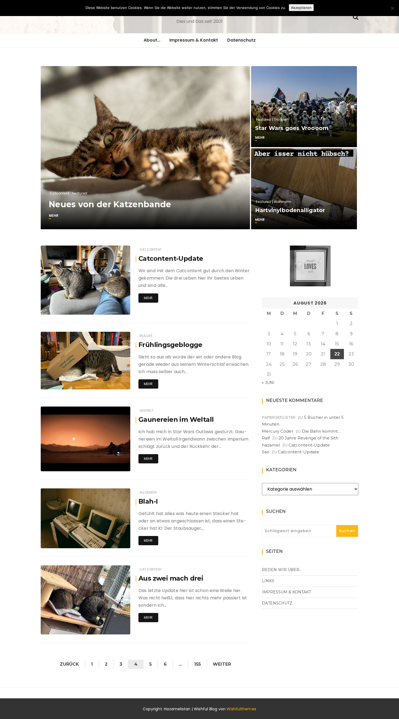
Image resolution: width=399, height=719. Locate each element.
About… (152, 40)
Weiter (222, 664)
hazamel (271, 445)
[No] (392, 8)
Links (268, 580)
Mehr (53, 215)
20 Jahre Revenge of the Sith (308, 438)
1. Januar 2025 (111, 465)
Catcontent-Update (170, 258)
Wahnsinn (282, 201)
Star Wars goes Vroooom (291, 128)
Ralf (266, 438)
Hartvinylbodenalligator (290, 210)
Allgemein (148, 492)
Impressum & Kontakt (193, 40)
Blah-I (148, 501)
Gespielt (147, 410)
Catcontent (59, 193)
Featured (79, 193)
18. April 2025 (113, 309)
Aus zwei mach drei (170, 578)
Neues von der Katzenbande (110, 204)
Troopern (281, 119)
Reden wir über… (282, 569)
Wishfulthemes (241, 709)
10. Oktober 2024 (110, 542)
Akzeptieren (301, 7)
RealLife (146, 335)
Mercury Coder (277, 431)
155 (197, 664)
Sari (265, 451)
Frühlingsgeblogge (170, 345)
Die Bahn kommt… (321, 431)
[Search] (355, 16)
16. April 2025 (113, 384)
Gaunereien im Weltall (176, 419)
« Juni (268, 382)
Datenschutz (241, 40)
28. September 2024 (107, 629)
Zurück (69, 664)
